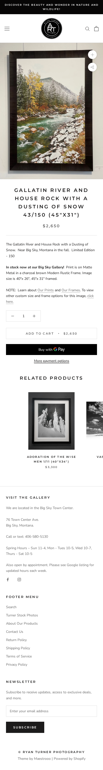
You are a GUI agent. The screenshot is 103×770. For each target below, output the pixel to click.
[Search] (87, 28)
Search (11, 607)
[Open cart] (96, 28)
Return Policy (16, 640)
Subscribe (25, 727)
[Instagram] (19, 579)
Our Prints (46, 290)
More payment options (51, 360)
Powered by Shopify (70, 758)
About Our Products (22, 623)
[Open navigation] (7, 28)
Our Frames (71, 290)
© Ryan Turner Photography (51, 752)
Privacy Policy (16, 664)
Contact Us (14, 631)
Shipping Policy (18, 648)
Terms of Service (19, 656)
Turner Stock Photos (22, 615)
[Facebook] (8, 579)
